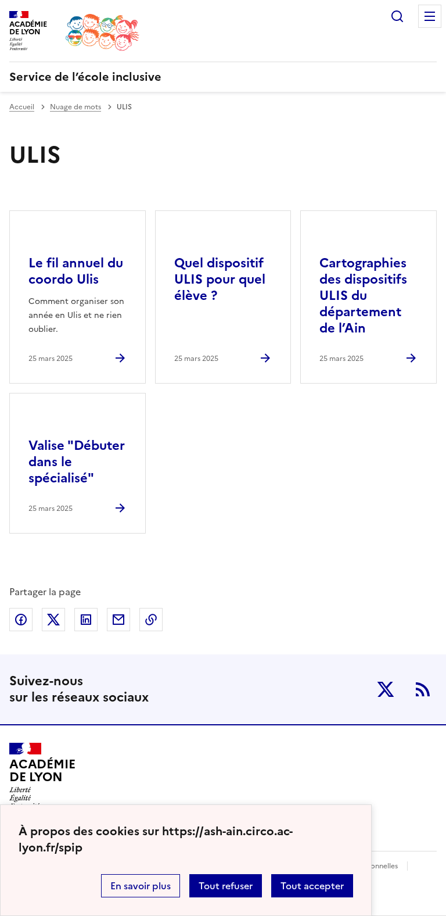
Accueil (21, 107)
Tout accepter (312, 886)
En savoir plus (140, 886)
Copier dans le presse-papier (151, 619)
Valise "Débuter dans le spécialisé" (76, 462)
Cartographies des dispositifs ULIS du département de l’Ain (363, 295)
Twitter (386, 689)
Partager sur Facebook (21, 619)
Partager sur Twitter (53, 619)
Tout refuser (226, 886)
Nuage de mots (75, 107)
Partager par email (118, 619)
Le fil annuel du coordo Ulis (75, 271)
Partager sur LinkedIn (86, 619)
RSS (423, 689)
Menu (429, 16)
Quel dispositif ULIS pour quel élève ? (219, 279)
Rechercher (397, 16)
